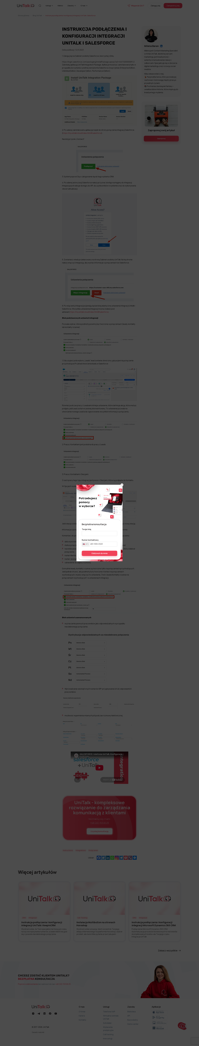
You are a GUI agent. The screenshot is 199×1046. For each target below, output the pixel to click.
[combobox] (86, 544)
